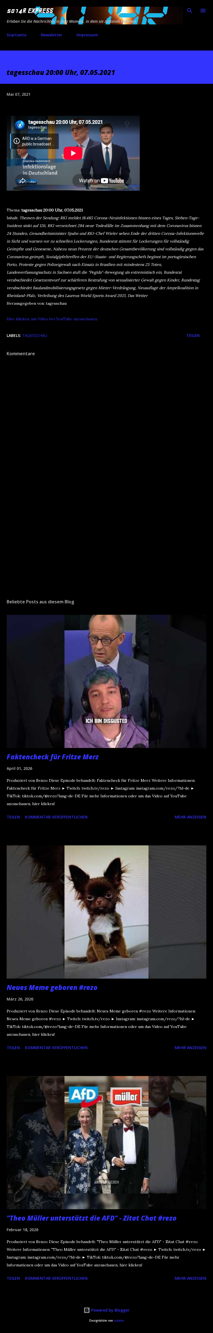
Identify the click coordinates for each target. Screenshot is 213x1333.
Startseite (16, 34)
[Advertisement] (106, 542)
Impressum (87, 34)
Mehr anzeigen (190, 817)
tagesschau (34, 335)
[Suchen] (189, 10)
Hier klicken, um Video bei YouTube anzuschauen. (52, 318)
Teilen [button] (193, 335)
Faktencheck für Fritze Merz (53, 756)
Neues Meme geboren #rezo (52, 987)
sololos (119, 1320)
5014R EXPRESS (30, 10)
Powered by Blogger (110, 1310)
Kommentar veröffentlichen (56, 817)
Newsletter (51, 34)
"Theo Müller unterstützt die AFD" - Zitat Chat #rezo (92, 1218)
